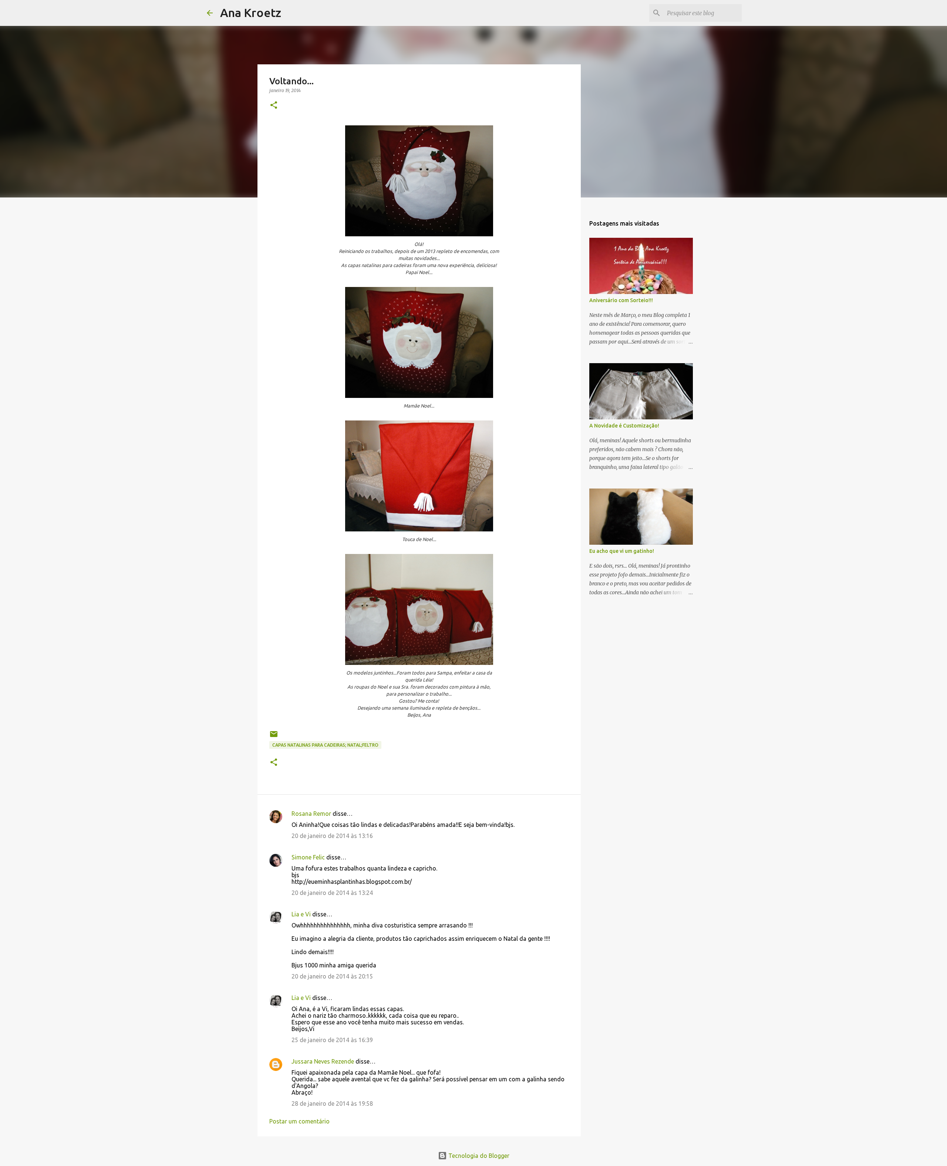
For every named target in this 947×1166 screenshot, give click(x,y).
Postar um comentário (299, 1121)
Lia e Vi (301, 914)
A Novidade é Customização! (624, 426)
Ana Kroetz (250, 12)
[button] (273, 106)
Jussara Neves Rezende (322, 1061)
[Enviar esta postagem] (273, 736)
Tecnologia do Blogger (478, 1155)
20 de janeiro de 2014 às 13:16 (332, 835)
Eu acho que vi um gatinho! (621, 551)
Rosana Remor (311, 813)
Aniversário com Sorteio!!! (621, 300)
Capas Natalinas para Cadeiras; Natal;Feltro (325, 745)
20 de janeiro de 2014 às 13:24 (332, 892)
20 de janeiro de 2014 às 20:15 (332, 976)
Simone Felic (308, 857)
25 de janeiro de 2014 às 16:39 (332, 1040)
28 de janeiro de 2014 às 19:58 (332, 1103)
